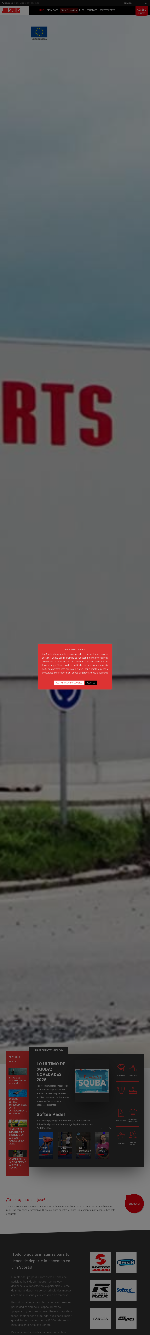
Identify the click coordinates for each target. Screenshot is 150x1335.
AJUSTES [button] (91, 683)
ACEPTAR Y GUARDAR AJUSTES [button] (69, 683)
